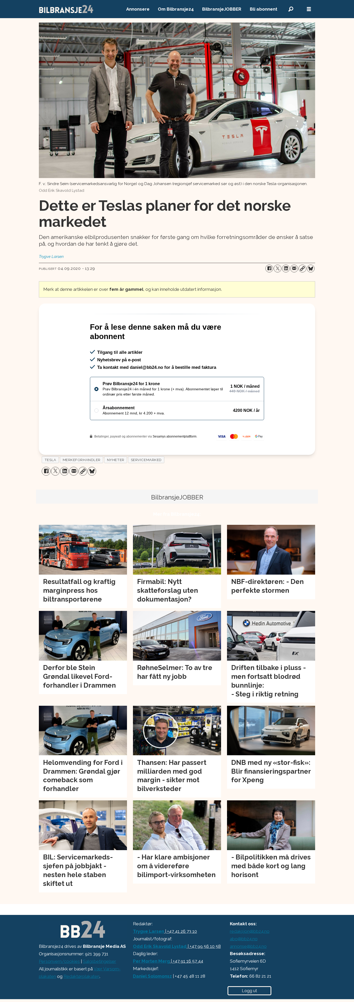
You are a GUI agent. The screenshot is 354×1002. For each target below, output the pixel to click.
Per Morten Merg (151, 983)
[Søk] (291, 9)
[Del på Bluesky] (311, 268)
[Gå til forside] (66, 9)
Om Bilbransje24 (176, 9)
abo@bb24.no (244, 961)
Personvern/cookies (59, 983)
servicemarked (146, 482)
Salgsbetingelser (99, 983)
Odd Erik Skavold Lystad (160, 968)
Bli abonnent (263, 9)
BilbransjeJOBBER (221, 9)
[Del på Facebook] (269, 268)
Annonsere (138, 9)
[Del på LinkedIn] (286, 268)
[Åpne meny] (309, 9)
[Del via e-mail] (294, 268)
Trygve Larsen (148, 953)
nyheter (115, 482)
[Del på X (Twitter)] (277, 268)
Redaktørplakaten (81, 998)
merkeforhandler (82, 482)
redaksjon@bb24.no (250, 953)
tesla (50, 482)
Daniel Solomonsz (152, 998)
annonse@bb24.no (248, 968)
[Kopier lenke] (302, 268)
